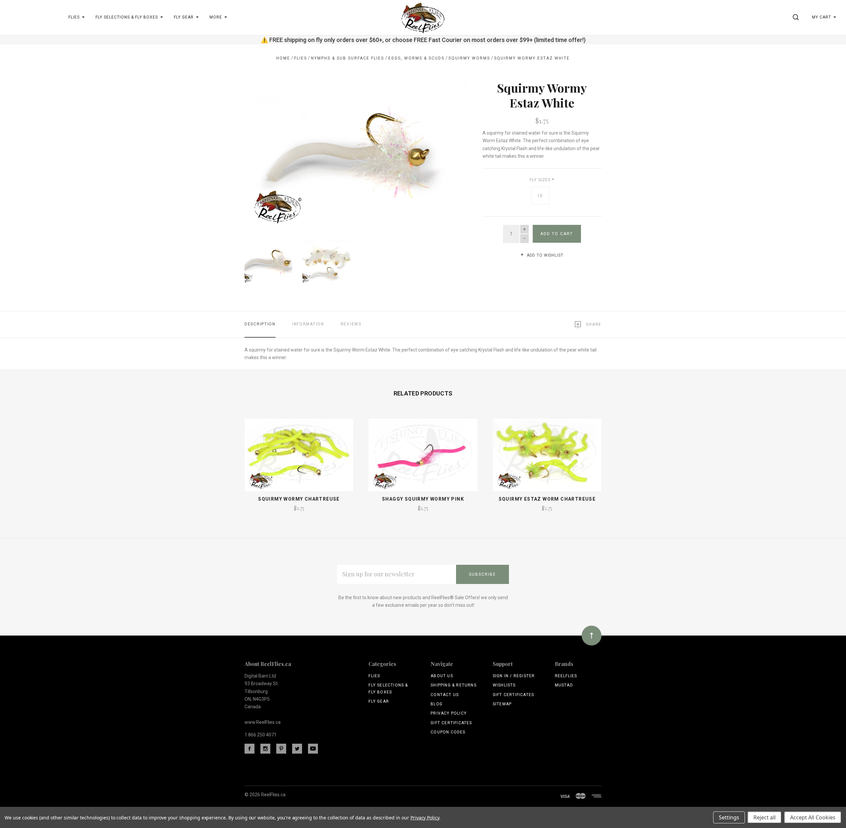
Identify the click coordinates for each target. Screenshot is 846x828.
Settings (729, 817)
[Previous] (262, 151)
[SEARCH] (797, 17)
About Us (442, 676)
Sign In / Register (514, 676)
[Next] (447, 151)
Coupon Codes (448, 732)
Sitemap (502, 704)
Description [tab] (260, 324)
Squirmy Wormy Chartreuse (299, 499)
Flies (374, 676)
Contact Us (445, 694)
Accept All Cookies (812, 817)
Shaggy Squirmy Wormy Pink (423, 499)
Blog (436, 704)
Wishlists (504, 685)
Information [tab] (308, 324)
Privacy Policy (449, 713)
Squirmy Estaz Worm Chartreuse (547, 499)
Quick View (299, 458)
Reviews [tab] (351, 324)
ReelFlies (566, 676)
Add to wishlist (544, 255)
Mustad (564, 685)
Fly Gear (378, 701)
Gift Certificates (451, 723)
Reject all (764, 817)
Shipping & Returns (454, 685)
